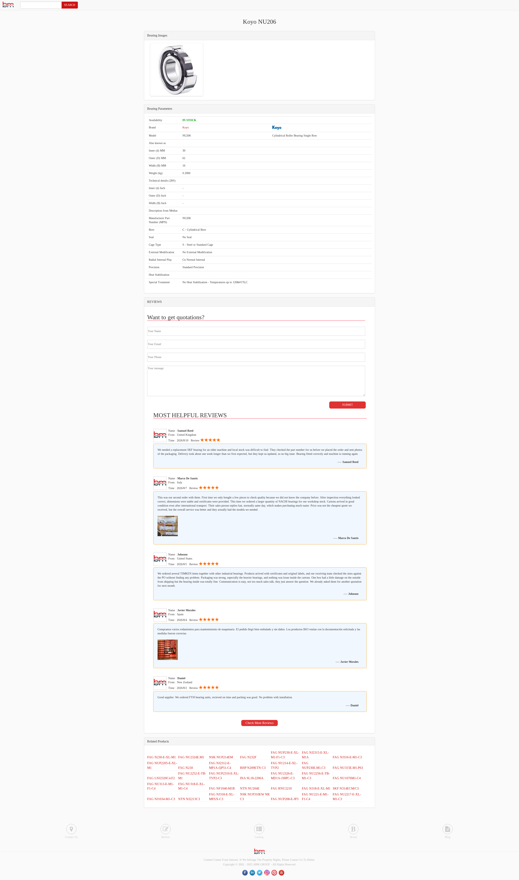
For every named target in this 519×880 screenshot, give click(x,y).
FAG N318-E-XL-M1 (316, 788)
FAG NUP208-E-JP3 (284, 799)
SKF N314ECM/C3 (346, 788)
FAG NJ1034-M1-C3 (161, 799)
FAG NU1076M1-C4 (347, 778)
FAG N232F (248, 757)
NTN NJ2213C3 (189, 799)
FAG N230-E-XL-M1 (161, 757)
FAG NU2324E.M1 (191, 757)
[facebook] (245, 872)
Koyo (185, 127)
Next (208, 70)
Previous (145, 70)
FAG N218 (185, 767)
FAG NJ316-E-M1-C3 (347, 757)
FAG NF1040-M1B (222, 788)
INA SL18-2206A (252, 778)
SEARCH (69, 4)
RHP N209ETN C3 (253, 767)
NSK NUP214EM (221, 757)
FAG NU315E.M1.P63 (348, 767)
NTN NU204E (250, 788)
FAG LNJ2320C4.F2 (161, 778)
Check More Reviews (259, 723)
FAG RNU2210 (281, 788)
